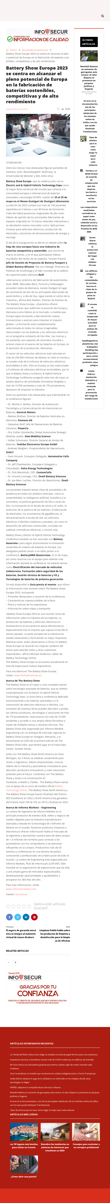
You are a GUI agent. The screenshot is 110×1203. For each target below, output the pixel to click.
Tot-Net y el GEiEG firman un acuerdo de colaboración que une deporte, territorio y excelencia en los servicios (91, 186)
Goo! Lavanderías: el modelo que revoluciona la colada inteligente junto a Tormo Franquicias (53, 1073)
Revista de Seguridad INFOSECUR (34, 1195)
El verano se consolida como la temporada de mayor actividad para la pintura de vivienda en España (92, 319)
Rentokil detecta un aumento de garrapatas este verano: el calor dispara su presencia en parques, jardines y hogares (89, 77)
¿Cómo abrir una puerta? (24, 1176)
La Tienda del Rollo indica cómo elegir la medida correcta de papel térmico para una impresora (54, 1054)
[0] (58, 109)
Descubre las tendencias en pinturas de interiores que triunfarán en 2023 (55, 1147)
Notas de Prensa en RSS (17, 109)
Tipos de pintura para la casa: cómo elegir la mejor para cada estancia (42, 1110)
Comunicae (20, 894)
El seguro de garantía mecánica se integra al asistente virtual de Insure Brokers (21, 932)
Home (13, 50)
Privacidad (90, 1195)
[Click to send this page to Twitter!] (17, 917)
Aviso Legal (80, 1195)
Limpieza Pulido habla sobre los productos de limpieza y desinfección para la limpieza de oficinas (54, 934)
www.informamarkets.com (21, 889)
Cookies (99, 1195)
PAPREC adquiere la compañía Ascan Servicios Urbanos (35, 1087)
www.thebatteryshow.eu (28, 675)
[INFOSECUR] (55, 5)
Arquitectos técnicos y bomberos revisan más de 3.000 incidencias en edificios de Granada (52, 1059)
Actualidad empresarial (35, 50)
